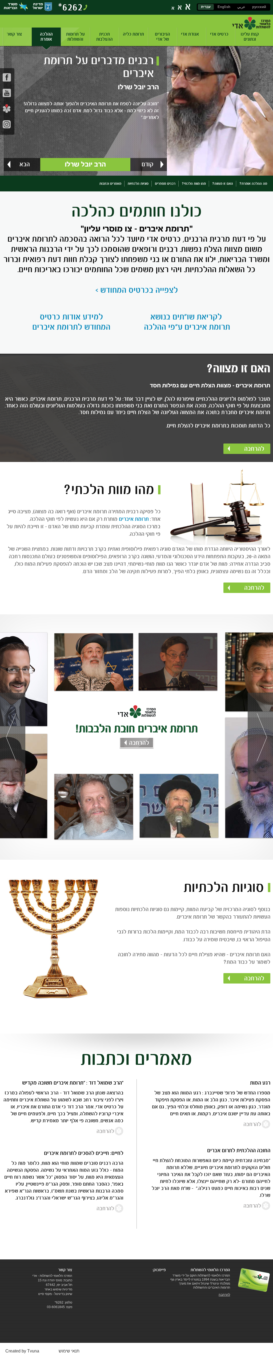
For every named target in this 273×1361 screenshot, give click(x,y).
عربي (241, 7)
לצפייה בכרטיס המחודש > (136, 290)
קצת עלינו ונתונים (250, 36)
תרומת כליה (133, 34)
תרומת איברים (134, 518)
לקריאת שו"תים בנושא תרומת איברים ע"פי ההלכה (187, 321)
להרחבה (254, 448)
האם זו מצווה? (222, 183)
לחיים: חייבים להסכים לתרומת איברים (83, 1153)
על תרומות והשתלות (75, 36)
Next (260, 737)
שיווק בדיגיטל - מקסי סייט (55, 1294)
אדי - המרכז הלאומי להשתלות (251, 23)
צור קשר (14, 34)
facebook (7, 77)
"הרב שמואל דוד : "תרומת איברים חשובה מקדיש (72, 1082)
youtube (7, 93)
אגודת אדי (190, 34)
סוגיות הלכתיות (138, 183)
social (7, 108)
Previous (12, 737)
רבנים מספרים (165, 183)
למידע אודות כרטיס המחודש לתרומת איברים (71, 321)
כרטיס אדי (219, 34)
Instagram (7, 124)
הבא (24, 164)
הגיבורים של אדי (162, 36)
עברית (206, 7)
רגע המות (260, 1082)
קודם (148, 164)
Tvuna (33, 1351)
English (224, 7)
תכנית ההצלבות (104, 36)
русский (259, 7)
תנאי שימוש (69, 1351)
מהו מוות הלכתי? (194, 183)
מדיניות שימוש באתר (58, 1289)
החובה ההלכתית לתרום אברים (238, 1150)
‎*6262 (70, 6)
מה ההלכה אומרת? (253, 183)
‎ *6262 (58, 1302)
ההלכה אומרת (46, 36)
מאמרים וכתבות (110, 183)
